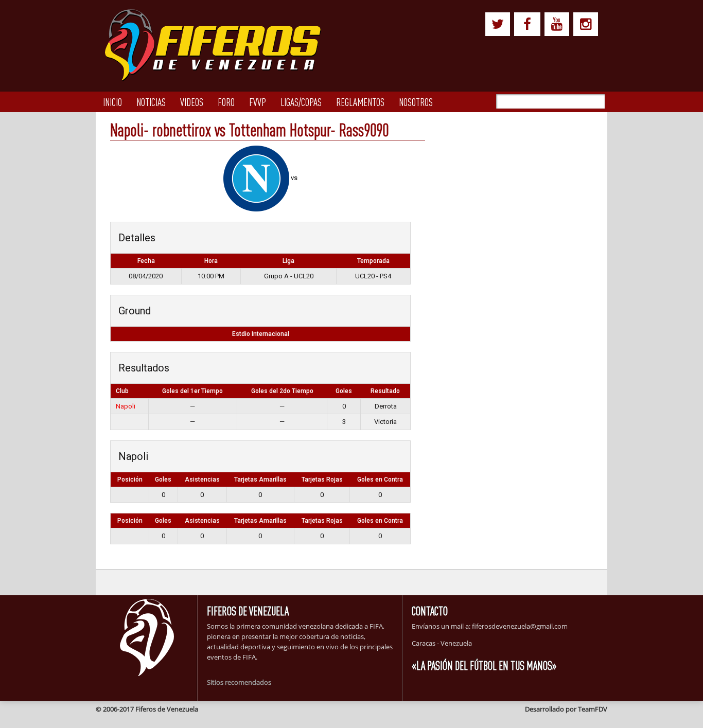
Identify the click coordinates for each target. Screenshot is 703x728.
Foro (226, 102)
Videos (191, 102)
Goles (163, 479)
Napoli (125, 406)
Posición (130, 479)
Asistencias (202, 479)
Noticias (151, 102)
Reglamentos (360, 102)
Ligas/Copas (301, 102)
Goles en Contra (380, 479)
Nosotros (416, 102)
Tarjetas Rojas (322, 479)
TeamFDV (592, 709)
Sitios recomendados (239, 682)
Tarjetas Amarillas (260, 479)
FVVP (257, 102)
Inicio (112, 102)
